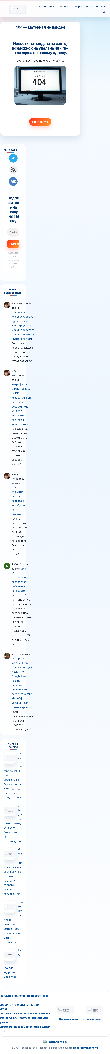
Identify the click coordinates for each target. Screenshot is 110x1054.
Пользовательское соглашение (80, 1019)
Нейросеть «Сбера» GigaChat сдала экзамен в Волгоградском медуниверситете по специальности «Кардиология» (23, 325)
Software (65, 6)
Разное (100, 6)
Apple (78, 6)
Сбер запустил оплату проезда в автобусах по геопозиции (19, 501)
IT (39, 6)
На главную (40, 121)
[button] (103, 12)
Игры (89, 6)
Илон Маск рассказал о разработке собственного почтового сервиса (20, 582)
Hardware (50, 6)
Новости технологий (86, 1047)
